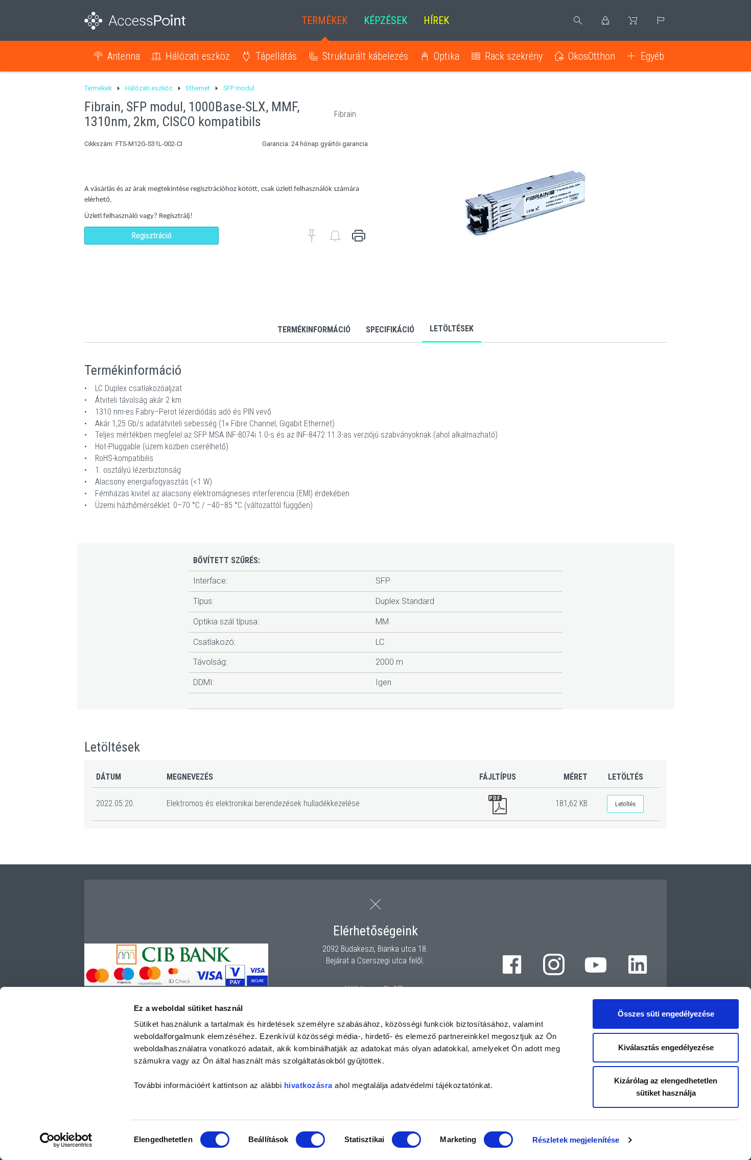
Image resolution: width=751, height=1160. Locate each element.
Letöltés (625, 804)
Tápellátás (276, 56)
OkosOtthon (591, 56)
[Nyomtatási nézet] (358, 236)
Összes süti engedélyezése (666, 1013)
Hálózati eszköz (198, 56)
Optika (446, 56)
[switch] (310, 1139)
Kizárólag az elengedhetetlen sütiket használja (665, 1086)
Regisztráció (151, 235)
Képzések (385, 20)
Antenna (123, 56)
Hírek (436, 20)
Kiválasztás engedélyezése (666, 1047)
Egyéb (652, 56)
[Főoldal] (151, 21)
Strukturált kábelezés (365, 56)
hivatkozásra (308, 1085)
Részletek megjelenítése (575, 1139)
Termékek (324, 20)
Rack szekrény (514, 56)
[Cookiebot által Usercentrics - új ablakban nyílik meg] (66, 1140)
